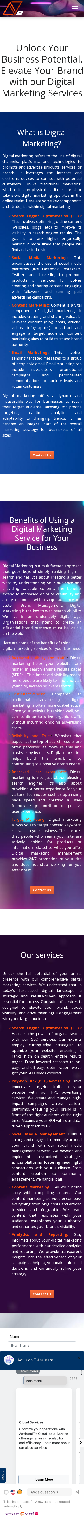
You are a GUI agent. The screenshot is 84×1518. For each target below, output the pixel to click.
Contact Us (42, 1294)
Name (15, 1336)
